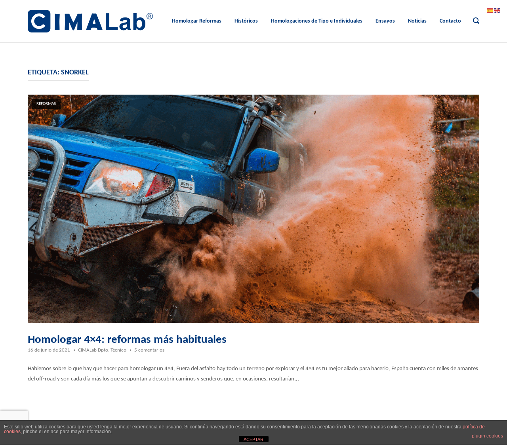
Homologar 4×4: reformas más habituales (127, 340)
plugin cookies (487, 436)
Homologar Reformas (196, 21)
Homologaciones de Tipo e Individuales (316, 21)
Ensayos (385, 21)
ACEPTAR (253, 439)
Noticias (417, 21)
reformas (46, 104)
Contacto (450, 21)
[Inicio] (90, 21)
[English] (497, 11)
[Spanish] (490, 11)
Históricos (246, 21)
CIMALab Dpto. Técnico (102, 350)
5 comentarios (149, 350)
